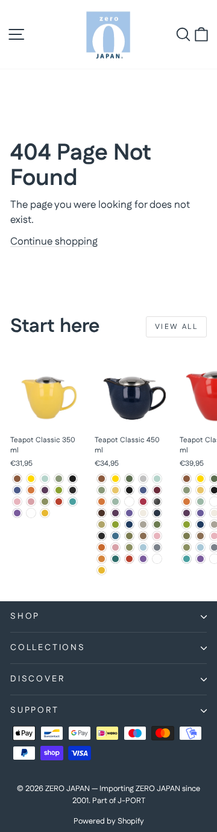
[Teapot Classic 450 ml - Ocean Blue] (115, 535)
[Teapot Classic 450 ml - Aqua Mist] (157, 478)
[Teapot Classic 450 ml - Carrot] (101, 501)
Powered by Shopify (109, 821)
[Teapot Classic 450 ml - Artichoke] (101, 490)
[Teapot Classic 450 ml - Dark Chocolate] (101, 513)
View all (176, 327)
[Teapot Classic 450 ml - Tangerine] (101, 558)
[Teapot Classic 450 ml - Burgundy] (157, 490)
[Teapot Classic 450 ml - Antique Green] (129, 478)
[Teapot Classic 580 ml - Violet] (200, 558)
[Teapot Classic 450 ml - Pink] (157, 535)
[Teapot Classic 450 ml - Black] (129, 490)
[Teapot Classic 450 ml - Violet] (143, 558)
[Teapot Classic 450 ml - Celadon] (115, 501)
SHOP (25, 616)
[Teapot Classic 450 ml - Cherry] (143, 501)
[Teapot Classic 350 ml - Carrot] (31, 490)
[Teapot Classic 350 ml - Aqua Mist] (44, 478)
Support (34, 710)
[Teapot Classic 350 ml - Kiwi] (58, 490)
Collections (48, 648)
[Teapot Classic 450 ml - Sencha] (129, 547)
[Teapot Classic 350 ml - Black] (72, 478)
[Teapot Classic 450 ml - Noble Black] (101, 535)
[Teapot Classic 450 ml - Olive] (129, 535)
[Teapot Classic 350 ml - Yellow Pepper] (44, 513)
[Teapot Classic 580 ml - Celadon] (200, 501)
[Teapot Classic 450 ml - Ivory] (143, 513)
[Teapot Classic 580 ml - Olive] (186, 535)
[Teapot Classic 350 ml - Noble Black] (72, 490)
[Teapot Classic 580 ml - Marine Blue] (200, 524)
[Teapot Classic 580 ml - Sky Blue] (200, 547)
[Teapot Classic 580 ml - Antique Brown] (186, 478)
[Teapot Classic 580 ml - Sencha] (186, 547)
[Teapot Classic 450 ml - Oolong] (143, 535)
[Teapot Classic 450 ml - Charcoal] (129, 501)
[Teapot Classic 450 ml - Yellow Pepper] (101, 570)
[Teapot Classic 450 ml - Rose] (115, 547)
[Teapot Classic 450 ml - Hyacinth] (129, 513)
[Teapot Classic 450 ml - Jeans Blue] (157, 513)
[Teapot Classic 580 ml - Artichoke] (186, 490)
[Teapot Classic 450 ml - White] (157, 558)
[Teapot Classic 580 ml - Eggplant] (186, 513)
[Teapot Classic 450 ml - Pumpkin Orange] (101, 547)
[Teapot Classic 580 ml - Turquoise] (186, 558)
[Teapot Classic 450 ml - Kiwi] (115, 524)
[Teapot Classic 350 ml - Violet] (17, 513)
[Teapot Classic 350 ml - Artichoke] (58, 478)
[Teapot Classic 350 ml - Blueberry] (17, 490)
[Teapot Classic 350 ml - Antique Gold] (31, 478)
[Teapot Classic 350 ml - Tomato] (58, 501)
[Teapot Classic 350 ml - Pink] (17, 501)
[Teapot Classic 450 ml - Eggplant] (115, 513)
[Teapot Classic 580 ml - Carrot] (186, 501)
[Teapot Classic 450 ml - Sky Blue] (143, 547)
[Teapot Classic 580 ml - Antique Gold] (200, 478)
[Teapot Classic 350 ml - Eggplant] (44, 490)
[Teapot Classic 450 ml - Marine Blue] (129, 524)
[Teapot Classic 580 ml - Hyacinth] (200, 513)
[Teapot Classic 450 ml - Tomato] (129, 558)
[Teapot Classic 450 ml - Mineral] (143, 524)
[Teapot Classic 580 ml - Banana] (200, 490)
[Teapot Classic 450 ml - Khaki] (101, 524)
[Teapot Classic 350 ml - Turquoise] (72, 501)
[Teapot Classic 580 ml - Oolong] (200, 535)
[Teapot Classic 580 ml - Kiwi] (186, 524)
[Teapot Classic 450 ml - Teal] (115, 558)
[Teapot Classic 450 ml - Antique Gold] (115, 478)
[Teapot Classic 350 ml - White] (31, 513)
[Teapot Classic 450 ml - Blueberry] (143, 490)
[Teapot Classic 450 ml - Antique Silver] (143, 478)
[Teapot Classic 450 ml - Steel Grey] (157, 547)
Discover (37, 679)
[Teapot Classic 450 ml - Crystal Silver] (157, 501)
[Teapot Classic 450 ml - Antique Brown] (101, 478)
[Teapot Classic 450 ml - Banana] (115, 490)
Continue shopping (54, 241)
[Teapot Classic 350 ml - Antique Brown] (17, 478)
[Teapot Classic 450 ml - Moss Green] (157, 524)
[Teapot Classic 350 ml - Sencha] (44, 501)
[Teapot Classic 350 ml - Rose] (31, 501)
